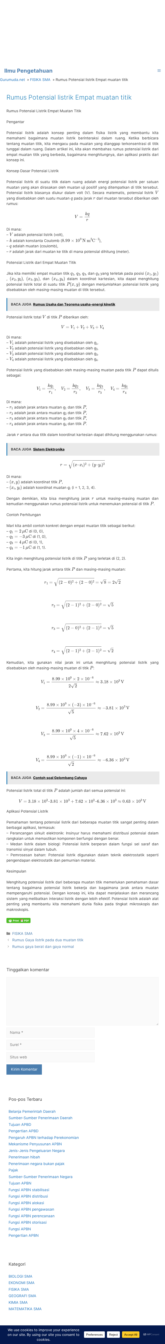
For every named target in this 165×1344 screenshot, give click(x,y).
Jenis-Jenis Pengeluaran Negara (37, 1151)
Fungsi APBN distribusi (28, 1196)
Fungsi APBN (20, 1229)
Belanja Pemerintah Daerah (32, 1111)
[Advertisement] (82, 32)
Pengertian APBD (23, 1131)
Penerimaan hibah (24, 1157)
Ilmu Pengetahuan (28, 70)
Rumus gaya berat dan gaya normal (43, 946)
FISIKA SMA (22, 933)
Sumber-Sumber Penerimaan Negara (41, 1177)
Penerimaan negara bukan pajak (36, 1164)
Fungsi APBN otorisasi (28, 1222)
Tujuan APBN (20, 1183)
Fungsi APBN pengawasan (31, 1209)
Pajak (13, 1170)
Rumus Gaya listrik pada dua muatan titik (47, 940)
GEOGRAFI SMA (22, 1296)
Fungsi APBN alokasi (26, 1203)
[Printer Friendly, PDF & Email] (18, 920)
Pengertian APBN (24, 1235)
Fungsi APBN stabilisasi (29, 1190)
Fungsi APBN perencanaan (32, 1216)
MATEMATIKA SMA (25, 1309)
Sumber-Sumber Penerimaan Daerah (40, 1118)
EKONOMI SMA (22, 1283)
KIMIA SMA (18, 1302)
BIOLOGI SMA (20, 1276)
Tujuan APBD (20, 1124)
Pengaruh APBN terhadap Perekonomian (44, 1137)
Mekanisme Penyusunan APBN (35, 1144)
